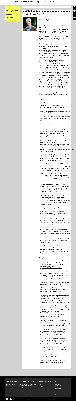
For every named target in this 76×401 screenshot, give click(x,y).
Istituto (7, 8)
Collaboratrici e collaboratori (12, 11)
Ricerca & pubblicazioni (31, 2)
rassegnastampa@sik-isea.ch (44, 387)
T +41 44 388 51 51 (58, 386)
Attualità (17, 1)
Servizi (46, 1)
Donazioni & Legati (9, 17)
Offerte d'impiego (9, 14)
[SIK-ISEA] (7, 2)
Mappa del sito (17, 399)
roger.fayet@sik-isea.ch (49, 22)
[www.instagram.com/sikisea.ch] (11, 399)
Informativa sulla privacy (47, 399)
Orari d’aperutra (58, 390)
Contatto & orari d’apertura (12, 10)
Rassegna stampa (9, 18)
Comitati (7, 13)
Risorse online (24, 1)
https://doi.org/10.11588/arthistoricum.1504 (51, 268)
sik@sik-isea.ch (58, 388)
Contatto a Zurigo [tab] (59, 379)
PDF (47, 137)
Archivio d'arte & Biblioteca (39, 2)
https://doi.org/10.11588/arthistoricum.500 (50, 291)
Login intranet (58, 399)
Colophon (25, 399)
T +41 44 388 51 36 (42, 386)
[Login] (74, 9)
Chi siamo (51, 1)
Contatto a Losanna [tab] (59, 393)
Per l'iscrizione (9, 387)
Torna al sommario (28, 7)
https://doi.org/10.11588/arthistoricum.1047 (51, 279)
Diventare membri (9, 16)
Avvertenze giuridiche (35, 399)
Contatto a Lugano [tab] (59, 394)
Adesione (24, 387)
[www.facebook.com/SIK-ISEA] (7, 399)
